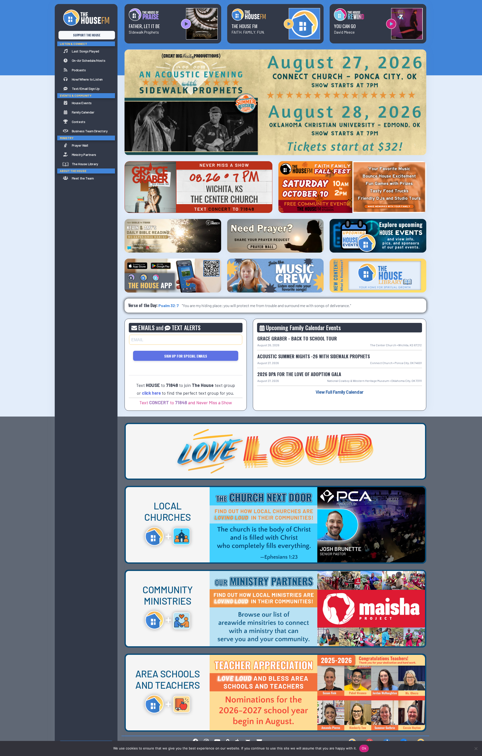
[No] (475, 748)
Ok (364, 748)
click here (151, 393)
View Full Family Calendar (340, 392)
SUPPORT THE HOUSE (86, 35)
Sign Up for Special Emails (185, 356)
